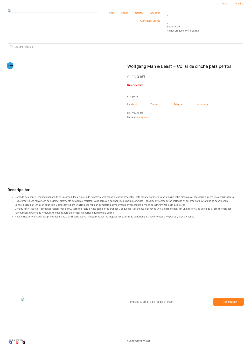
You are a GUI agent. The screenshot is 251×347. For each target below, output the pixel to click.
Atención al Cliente (150, 20)
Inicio (111, 13)
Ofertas (139, 13)
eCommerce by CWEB (139, 340)
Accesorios (143, 117)
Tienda (124, 13)
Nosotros (155, 13)
